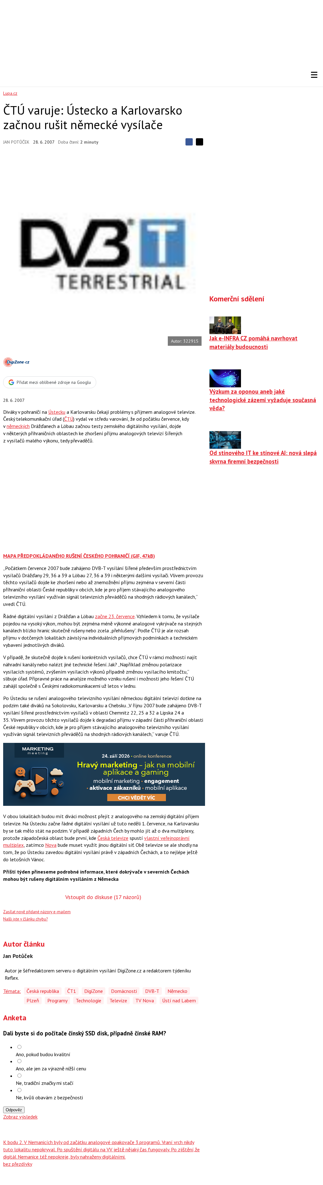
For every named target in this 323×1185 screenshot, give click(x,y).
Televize (118, 1000)
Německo (177, 991)
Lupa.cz (10, 93)
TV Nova (144, 1000)
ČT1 (71, 991)
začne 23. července (115, 616)
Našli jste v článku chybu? (25, 919)
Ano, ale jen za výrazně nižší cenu (51, 1068)
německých (18, 426)
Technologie (88, 1000)
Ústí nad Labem (179, 1000)
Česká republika (42, 991)
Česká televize (112, 838)
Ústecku (56, 412)
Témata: (12, 991)
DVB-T (152, 991)
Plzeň (32, 1000)
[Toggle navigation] (314, 75)
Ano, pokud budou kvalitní (43, 1054)
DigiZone (93, 991)
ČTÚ (68, 419)
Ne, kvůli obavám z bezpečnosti (49, 1097)
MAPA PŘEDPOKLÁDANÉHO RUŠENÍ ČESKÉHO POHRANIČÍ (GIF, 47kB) (79, 556)
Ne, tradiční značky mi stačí (44, 1083)
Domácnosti (124, 991)
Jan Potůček (16, 142)
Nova (50, 845)
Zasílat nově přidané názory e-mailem (37, 911)
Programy (57, 1000)
